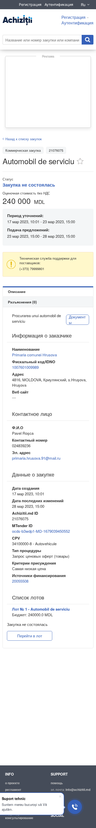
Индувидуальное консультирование (19, 815)
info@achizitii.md (78, 789)
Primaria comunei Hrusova (34, 354)
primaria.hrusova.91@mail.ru (36, 458)
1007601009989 (25, 367)
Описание (17, 291)
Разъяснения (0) (22, 301)
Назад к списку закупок (23, 138)
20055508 (20, 581)
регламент (13, 789)
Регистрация (30, 4)
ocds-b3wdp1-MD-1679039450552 (41, 531)
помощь (57, 783)
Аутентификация (59, 4)
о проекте (12, 783)
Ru (83, 4)
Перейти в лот (29, 635)
